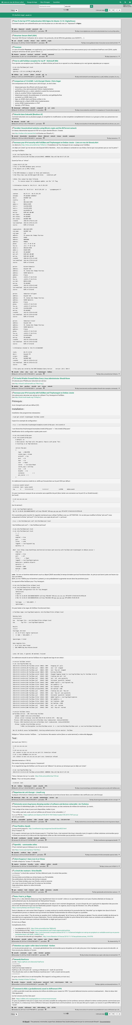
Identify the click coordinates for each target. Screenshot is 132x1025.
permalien (29, 31)
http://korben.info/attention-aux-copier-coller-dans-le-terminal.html (99, 955)
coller (35, 953)
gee (15, 890)
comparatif (40, 108)
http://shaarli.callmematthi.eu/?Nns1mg (28, 383)
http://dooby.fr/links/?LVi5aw (25, 979)
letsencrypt (17, 108)
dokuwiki (16, 121)
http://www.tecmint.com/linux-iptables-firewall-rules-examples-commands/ (97, 388)
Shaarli (26, 1022)
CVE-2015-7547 (65, 819)
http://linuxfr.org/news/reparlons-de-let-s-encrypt (104, 799)
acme (53, 108)
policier (49, 864)
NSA (34, 1007)
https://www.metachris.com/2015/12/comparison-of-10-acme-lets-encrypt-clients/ (99, 110)
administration (44, 797)
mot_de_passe (37, 982)
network (53, 136)
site (41, 29)
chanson (31, 890)
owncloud (30, 54)
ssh (15, 40)
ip (46, 74)
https (23, 797)
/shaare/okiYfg (113, 941)
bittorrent (46, 136)
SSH (48, 1007)
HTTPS (54, 1007)
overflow (52, 819)
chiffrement (25, 108)
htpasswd (21, 29)
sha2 (38, 40)
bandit (15, 838)
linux (21, 386)
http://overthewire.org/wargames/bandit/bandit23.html (47, 828)
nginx (15, 29)
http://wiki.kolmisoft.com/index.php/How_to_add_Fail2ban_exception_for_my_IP (98, 76)
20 (106, 10)
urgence (16, 864)
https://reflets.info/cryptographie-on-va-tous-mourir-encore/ (36, 999)
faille (35, 819)
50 (109, 10)
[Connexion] (130, 2)
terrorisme (23, 864)
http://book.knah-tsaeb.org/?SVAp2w (27, 397)
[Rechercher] (120, 2)
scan (31, 372)
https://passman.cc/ (112, 56)
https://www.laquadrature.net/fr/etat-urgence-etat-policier (50, 930)
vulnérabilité (21, 819)
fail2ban (16, 74)
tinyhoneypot (42, 372)
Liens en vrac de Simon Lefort (13, 2)
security (26, 40)
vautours (20, 890)
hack (52, 982)
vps (21, 74)
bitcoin (40, 136)
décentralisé (23, 136)
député (56, 939)
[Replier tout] (119, 10)
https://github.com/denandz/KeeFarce (31, 962)
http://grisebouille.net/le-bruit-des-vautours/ (106, 892)
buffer (46, 819)
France (51, 939)
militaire (42, 864)
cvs (71, 982)
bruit (26, 890)
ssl (49, 108)
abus (26, 372)
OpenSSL (16, 852)
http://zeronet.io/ (113, 138)
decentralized (32, 136)
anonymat (72, 136)
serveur (26, 74)
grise (37, 890)
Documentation (105, 1022)
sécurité (27, 15)
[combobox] (77, 6)
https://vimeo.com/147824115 (109, 866)
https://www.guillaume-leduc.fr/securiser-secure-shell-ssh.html (100, 43)
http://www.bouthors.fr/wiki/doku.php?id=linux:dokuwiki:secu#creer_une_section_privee (100, 123)
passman (23, 54)
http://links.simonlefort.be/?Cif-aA (46, 776)
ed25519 (43, 40)
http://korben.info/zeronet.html (25, 133)
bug (58, 819)
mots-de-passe (59, 982)
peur (45, 939)
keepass (16, 54)
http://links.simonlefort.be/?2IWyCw (34, 145)
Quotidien (56, 2)
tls (45, 108)
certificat (23, 852)
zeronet (16, 136)
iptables (16, 386)
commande (23, 953)
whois (22, 372)
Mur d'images (45, 2)
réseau (59, 136)
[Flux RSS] (125, 2)
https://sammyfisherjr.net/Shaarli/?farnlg (26, 908)
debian (32, 74)
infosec (33, 40)
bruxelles (30, 864)
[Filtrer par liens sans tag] (16, 10)
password (35, 29)
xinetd (35, 786)
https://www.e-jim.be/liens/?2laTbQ (27, 850)
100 (113, 10)
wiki (28, 121)
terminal (36, 838)
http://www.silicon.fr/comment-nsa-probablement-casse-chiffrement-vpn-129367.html (100, 1009)
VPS (46, 786)
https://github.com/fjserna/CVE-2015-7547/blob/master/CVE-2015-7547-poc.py (50, 815)
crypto (49, 40)
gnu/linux (27, 386)
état (35, 939)
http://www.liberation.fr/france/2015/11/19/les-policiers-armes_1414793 (68, 936)
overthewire (22, 838)
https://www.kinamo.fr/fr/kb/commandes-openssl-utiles (102, 854)
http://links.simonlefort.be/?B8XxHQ (43, 928)
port (39, 386)
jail (43, 74)
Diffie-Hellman (41, 1007)
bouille (42, 890)
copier (30, 953)
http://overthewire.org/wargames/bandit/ (106, 840)
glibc (15, 819)
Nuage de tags (32, 2)
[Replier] (119, 42)
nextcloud (37, 54)
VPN (15, 1007)
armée (37, 864)
